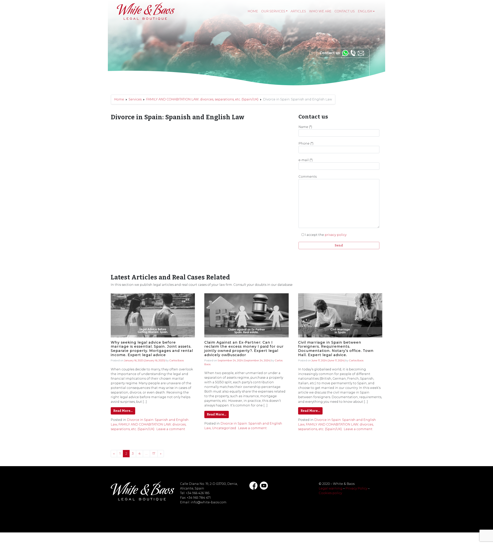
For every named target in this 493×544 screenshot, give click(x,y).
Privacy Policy (356, 488)
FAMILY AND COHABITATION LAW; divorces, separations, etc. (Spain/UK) (202, 99)
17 (153, 453)
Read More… (123, 411)
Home (253, 11)
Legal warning (330, 488)
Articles (298, 11)
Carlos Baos (176, 360)
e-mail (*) (305, 160)
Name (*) (305, 127)
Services (135, 99)
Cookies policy (330, 493)
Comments (307, 176)
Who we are (320, 11)
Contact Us (345, 11)
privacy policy (335, 235)
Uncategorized (224, 428)
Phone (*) (306, 143)
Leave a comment (170, 429)
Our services (273, 11)
